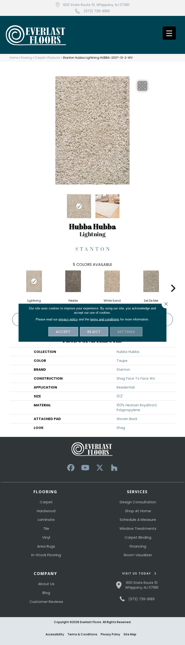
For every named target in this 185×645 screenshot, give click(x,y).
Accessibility (55, 634)
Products (53, 58)
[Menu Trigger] (169, 33)
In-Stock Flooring (46, 554)
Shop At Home (138, 510)
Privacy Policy (110, 634)
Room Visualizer (138, 554)
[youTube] (85, 468)
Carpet (40, 58)
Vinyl (46, 537)
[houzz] (114, 468)
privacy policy (68, 319)
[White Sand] (112, 281)
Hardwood (46, 510)
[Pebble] (72, 281)
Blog (46, 592)
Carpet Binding (138, 537)
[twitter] (99, 468)
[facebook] (70, 468)
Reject (94, 331)
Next (150, 203)
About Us (46, 583)
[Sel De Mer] (151, 281)
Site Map (130, 634)
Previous (34, 203)
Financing (138, 546)
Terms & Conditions (82, 634)
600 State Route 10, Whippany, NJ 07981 (96, 4)
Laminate (46, 519)
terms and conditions (104, 319)
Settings (126, 331)
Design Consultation (138, 502)
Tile (46, 528)
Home (14, 58)
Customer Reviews (46, 601)
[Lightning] (33, 281)
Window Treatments (137, 528)
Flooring (26, 58)
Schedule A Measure (138, 519)
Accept (63, 331)
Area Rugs (46, 546)
